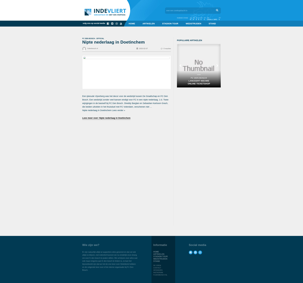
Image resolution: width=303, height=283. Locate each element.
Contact (157, 268)
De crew (157, 265)
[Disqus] (126, 191)
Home (132, 23)
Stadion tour (170, 23)
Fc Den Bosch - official (93, 38)
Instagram (158, 272)
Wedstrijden (193, 23)
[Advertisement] (126, 140)
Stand (212, 23)
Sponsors (158, 270)
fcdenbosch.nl (160, 275)
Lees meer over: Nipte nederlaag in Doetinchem (106, 118)
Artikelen (149, 23)
